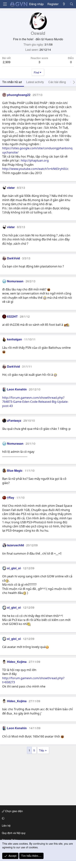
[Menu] (5, 4)
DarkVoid (13, 258)
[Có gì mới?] (64, 4)
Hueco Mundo (54, 39)
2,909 (6, 62)
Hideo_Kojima (17, 662)
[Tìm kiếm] (71, 4)
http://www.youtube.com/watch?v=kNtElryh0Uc (35, 169)
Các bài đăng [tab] (57, 82)
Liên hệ (6, 825)
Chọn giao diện (13, 811)
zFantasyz (14, 420)
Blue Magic (15, 470)
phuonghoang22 (18, 95)
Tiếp (41, 750)
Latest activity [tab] (35, 82)
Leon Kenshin (17, 389)
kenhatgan (14, 339)
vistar (11, 187)
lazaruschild (15, 545)
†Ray (10, 497)
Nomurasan (15, 281)
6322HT (12, 316)
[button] (37, 818)
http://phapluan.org (35, 160)
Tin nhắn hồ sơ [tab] (12, 82)
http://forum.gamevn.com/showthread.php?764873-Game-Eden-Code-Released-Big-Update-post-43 (35, 402)
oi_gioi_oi (14, 568)
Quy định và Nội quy (13, 833)
